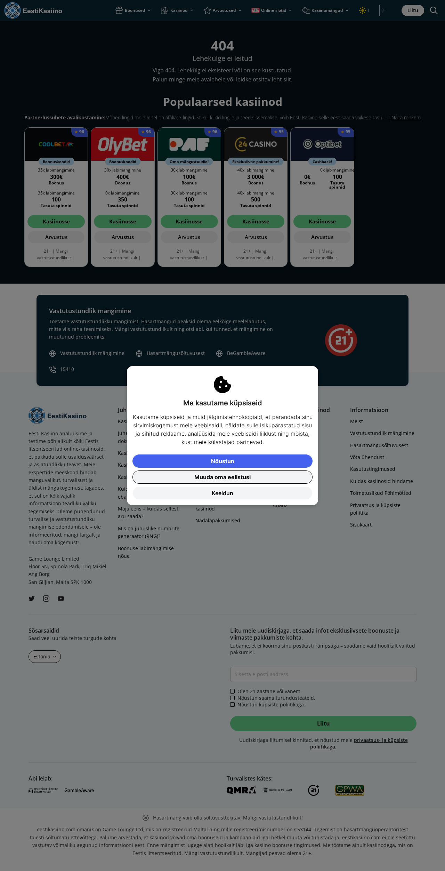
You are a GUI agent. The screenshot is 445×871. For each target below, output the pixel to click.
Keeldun (222, 493)
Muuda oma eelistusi (222, 477)
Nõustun (222, 461)
